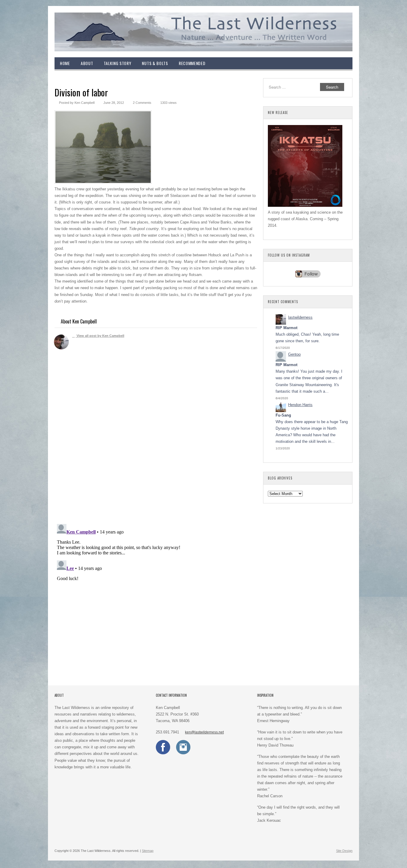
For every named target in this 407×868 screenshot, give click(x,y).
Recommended (192, 63)
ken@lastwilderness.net (204, 732)
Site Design (344, 850)
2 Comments (142, 102)
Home (65, 63)
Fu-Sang (283, 415)
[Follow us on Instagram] (183, 753)
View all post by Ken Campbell (100, 335)
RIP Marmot (286, 328)
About (87, 63)
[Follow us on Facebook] (163, 753)
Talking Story (117, 63)
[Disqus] (156, 441)
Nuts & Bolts (155, 63)
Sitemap (147, 850)
